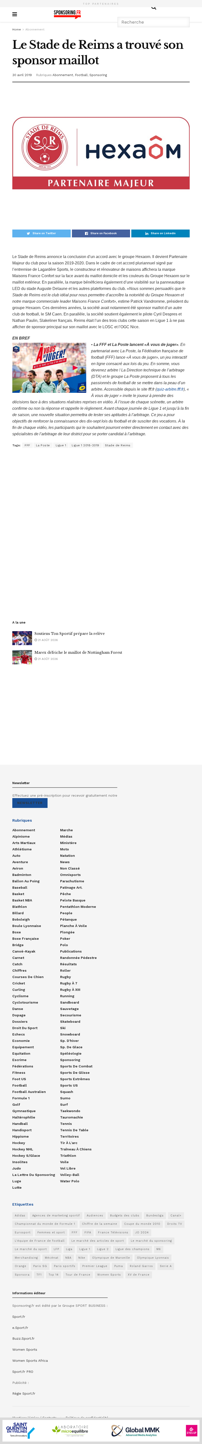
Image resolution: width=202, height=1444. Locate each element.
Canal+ (176, 1215)
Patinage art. (71, 887)
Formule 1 (21, 1098)
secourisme (70, 1015)
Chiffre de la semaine (99, 1224)
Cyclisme (20, 996)
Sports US (69, 1085)
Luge (16, 1181)
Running (67, 996)
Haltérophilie (23, 1117)
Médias (66, 836)
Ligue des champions (133, 1249)
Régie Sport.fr (23, 1393)
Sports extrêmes (75, 1079)
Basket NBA (22, 900)
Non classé (70, 868)
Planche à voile (73, 926)
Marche (66, 830)
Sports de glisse (75, 1073)
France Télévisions (113, 1232)
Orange (20, 1266)
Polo (64, 945)
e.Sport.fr (20, 1328)
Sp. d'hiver (69, 1041)
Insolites (20, 1162)
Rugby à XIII (70, 990)
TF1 (39, 1274)
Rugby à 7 (68, 983)
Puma (118, 1266)
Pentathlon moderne (78, 907)
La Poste (43, 445)
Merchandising (26, 1257)
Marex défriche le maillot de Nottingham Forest (78, 652)
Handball (20, 1124)
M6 (158, 1249)
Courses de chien (28, 977)
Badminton (21, 875)
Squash (66, 1092)
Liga (69, 1249)
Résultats (68, 964)
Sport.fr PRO (22, 1372)
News (65, 862)
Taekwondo (70, 1111)
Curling (18, 990)
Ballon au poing (26, 881)
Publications (71, 951)
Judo (16, 1168)
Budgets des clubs (124, 1215)
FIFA (87, 1232)
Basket (18, 894)
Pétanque (68, 919)
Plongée (67, 932)
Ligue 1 (61, 445)
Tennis (66, 1124)
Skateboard (70, 1021)
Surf (64, 1104)
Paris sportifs (64, 1266)
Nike (81, 1257)
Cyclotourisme (25, 1002)
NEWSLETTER (30, 803)
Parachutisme (72, 881)
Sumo (65, 1098)
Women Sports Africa (30, 1360)
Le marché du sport (31, 1249)
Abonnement (34, 29)
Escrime (19, 1060)
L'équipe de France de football (40, 1240)
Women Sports (109, 1274)
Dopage (19, 1015)
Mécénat (51, 1257)
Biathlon (19, 907)
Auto (16, 856)
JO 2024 (142, 1232)
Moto (64, 849)
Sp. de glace (71, 1047)
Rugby (65, 977)
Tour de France (78, 1274)
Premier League (94, 1266)
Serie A (166, 1266)
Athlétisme (22, 849)
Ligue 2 (103, 1249)
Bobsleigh (21, 919)
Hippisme (20, 1136)
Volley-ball (69, 1175)
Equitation (21, 1053)
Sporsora (22, 1274)
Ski (63, 1028)
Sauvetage (69, 1009)
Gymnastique (24, 1111)
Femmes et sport (51, 1232)
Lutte (17, 1187)
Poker (65, 938)
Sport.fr (18, 1317)
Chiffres (19, 970)
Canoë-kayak (23, 951)
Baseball (19, 887)
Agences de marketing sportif (56, 1215)
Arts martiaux (23, 843)
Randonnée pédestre (78, 958)
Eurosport (23, 1232)
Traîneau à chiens (76, 1149)
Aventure (20, 862)
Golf (16, 1104)
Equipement (23, 1047)
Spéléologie (71, 1053)
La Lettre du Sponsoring (33, 1175)
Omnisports (70, 875)
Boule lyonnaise (26, 926)
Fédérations (22, 1066)
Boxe (16, 932)
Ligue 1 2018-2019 (85, 445)
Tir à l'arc (68, 1143)
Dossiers (20, 1021)
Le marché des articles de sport (97, 1240)
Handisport (22, 1130)
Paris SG (40, 1266)
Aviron (17, 868)
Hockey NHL (22, 1149)
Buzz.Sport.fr (23, 1338)
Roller (65, 970)
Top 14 (54, 1274)
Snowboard (70, 1034)
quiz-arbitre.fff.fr (170, 389)
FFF (27, 445)
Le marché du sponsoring (151, 1240)
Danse (17, 1009)
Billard (18, 913)
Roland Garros (141, 1266)
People (66, 913)
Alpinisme (21, 836)
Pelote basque (72, 900)
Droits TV (174, 1224)
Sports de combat (76, 1066)
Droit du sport (24, 1028)
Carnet (18, 958)
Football (81, 75)
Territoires (69, 1136)
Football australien (29, 1092)
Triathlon (68, 1156)
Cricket (18, 983)
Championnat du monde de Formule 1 (45, 1224)
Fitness (18, 1073)
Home (16, 29)
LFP (56, 1249)
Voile (64, 1162)
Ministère (68, 843)
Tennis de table (74, 1130)
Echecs (18, 1034)
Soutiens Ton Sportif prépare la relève (69, 633)
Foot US (19, 1079)
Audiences (95, 1215)
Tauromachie (71, 1117)
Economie (21, 1041)
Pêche (65, 894)
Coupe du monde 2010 (142, 1224)
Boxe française (25, 938)
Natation (67, 856)
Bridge (18, 945)
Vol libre (68, 1168)
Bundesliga (155, 1215)
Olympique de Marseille (111, 1257)
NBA (68, 1257)
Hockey (18, 1143)
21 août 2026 (47, 640)
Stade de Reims (118, 445)
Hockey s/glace (26, 1156)
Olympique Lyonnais (153, 1257)
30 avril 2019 (22, 75)
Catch (17, 964)
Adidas (20, 1215)
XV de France (139, 1274)
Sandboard (69, 1002)
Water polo (69, 1181)
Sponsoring (98, 75)
